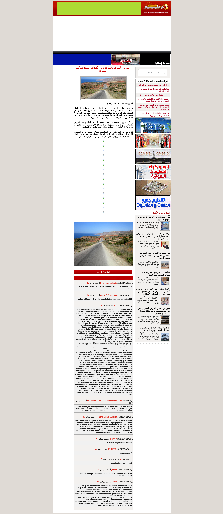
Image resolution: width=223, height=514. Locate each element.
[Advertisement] (112, 33)
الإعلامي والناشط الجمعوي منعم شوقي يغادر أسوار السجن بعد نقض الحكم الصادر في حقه (153, 236)
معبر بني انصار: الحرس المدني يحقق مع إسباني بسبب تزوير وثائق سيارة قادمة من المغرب (154, 311)
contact (60, 52)
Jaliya (107, 52)
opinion (77, 52)
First (165, 52)
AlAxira (69, 52)
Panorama (86, 52)
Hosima (135, 52)
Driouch (146, 52)
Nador (155, 52)
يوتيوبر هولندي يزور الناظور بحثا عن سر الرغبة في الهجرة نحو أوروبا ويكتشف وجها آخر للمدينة (153, 107)
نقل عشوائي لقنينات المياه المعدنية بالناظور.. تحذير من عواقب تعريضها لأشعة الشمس (155, 255)
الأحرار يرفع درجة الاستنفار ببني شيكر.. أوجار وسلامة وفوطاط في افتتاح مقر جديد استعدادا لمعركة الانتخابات (153, 291)
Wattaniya (116, 52)
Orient (125, 52)
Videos (97, 52)
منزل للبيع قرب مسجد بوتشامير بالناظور (153, 85)
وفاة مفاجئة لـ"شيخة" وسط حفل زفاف (154, 95)
